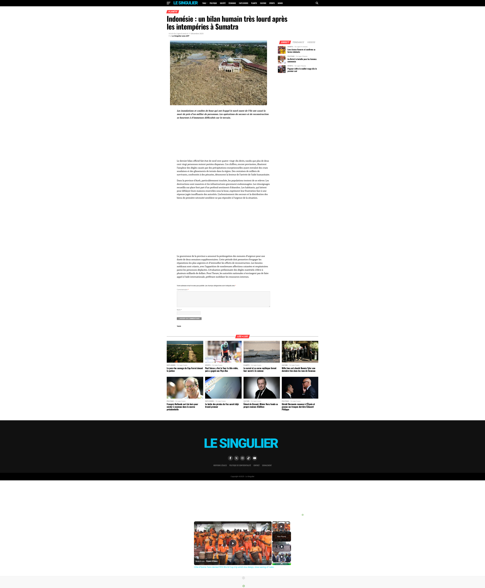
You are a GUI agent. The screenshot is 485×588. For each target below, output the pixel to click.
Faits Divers (243, 3)
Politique (213, 3)
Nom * (179, 310)
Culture (263, 3)
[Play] (281, 546)
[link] (198, 525)
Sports (272, 3)
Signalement (267, 465)
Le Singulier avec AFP (180, 36)
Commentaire (183, 290)
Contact (256, 465)
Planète (254, 3)
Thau (204, 3)
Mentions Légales (220, 465)
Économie (232, 3)
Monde (280, 3)
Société (223, 3)
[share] (266, 523)
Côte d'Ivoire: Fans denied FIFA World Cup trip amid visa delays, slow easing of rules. (232, 525)
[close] (243, 578)
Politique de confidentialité (240, 465)
